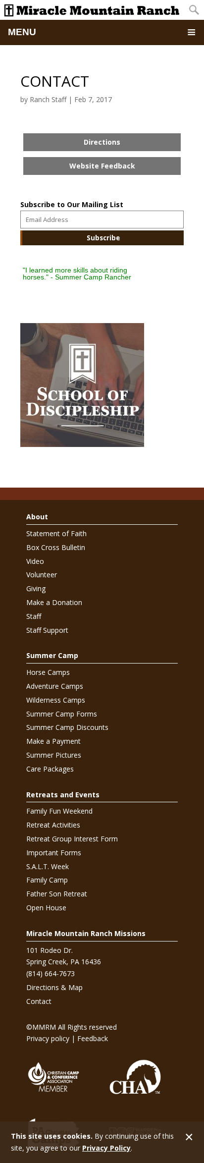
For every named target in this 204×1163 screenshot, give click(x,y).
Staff (33, 616)
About (37, 516)
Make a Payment (53, 741)
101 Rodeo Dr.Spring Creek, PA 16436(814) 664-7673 (63, 962)
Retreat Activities (53, 825)
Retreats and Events (63, 794)
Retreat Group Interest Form (72, 838)
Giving (36, 588)
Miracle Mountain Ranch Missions (86, 933)
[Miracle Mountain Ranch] (92, 10)
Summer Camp (52, 655)
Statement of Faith (56, 533)
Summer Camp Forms (61, 714)
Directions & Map (54, 987)
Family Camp (47, 880)
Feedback (92, 1038)
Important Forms (53, 852)
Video (35, 561)
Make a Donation (54, 602)
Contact (38, 1001)
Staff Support (47, 630)
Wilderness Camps (55, 700)
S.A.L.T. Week (47, 866)
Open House (46, 907)
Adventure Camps (54, 686)
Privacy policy (47, 1038)
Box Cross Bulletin (55, 547)
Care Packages (50, 769)
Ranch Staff (48, 99)
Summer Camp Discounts (67, 727)
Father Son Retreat (56, 893)
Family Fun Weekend (59, 811)
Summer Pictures (53, 755)
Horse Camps (48, 672)
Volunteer (41, 574)
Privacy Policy (106, 1148)
